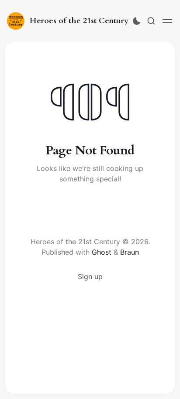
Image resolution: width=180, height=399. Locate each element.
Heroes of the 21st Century (79, 20)
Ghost (101, 252)
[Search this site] (151, 20)
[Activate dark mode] (137, 21)
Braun (129, 252)
